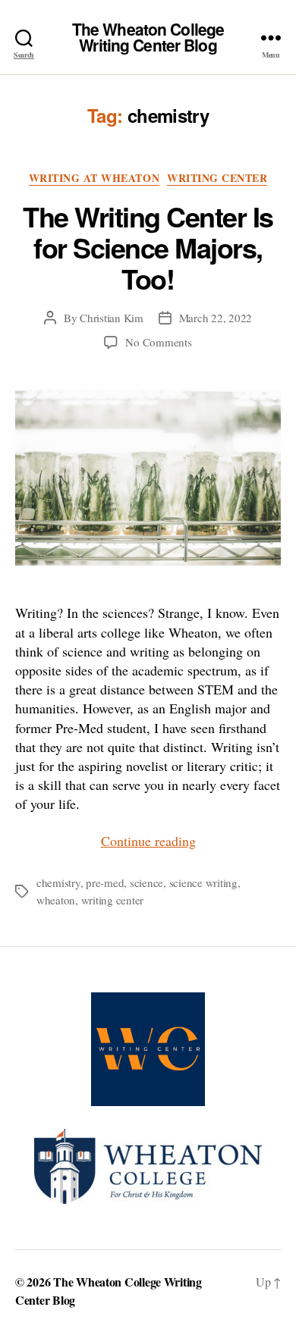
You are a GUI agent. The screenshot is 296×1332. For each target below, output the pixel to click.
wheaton (55, 899)
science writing (203, 882)
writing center (112, 899)
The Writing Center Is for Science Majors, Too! (148, 247)
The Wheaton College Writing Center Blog (148, 37)
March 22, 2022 (215, 317)
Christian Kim (111, 317)
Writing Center (217, 178)
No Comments (158, 341)
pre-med (105, 882)
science (146, 882)
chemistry (58, 882)
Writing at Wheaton (94, 178)
